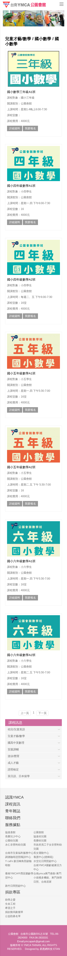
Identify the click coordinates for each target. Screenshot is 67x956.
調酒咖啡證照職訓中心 (18, 856)
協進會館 (10, 832)
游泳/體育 (13, 756)
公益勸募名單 (13, 916)
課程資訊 (12, 804)
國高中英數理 (16, 742)
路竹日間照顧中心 (15, 885)
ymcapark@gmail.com (37, 941)
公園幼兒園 (11, 840)
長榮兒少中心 (13, 836)
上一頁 (25, 713)
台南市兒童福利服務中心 (19, 852)
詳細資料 (14, 128)
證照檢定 (13, 769)
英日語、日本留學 (19, 776)
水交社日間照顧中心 (45, 861)
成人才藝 (13, 762)
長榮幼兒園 (40, 840)
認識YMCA (14, 797)
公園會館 (39, 832)
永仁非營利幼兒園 (15, 844)
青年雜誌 (12, 811)
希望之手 (10, 907)
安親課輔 (13, 749)
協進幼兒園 (40, 836)
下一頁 (42, 713)
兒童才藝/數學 (16, 736)
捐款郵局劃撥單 (14, 912)
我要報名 (30, 128)
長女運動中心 (41, 852)
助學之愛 (10, 899)
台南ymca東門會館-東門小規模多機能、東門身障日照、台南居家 (48, 877)
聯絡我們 (12, 818)
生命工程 (10, 903)
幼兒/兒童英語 (16, 729)
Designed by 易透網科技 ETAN (42, 948)
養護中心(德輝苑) (43, 856)
